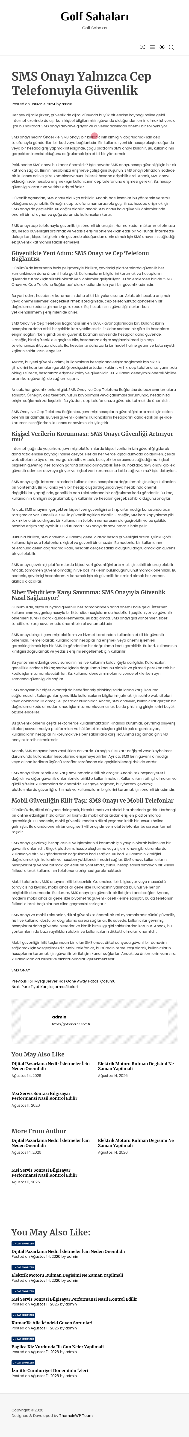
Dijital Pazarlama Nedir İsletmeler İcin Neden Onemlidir (51, 1066)
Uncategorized (23, 1243)
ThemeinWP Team (76, 1415)
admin (67, 104)
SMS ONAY (21, 970)
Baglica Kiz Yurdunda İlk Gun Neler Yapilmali (58, 1346)
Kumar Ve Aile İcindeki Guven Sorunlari (52, 1323)
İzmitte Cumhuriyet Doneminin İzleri (50, 1370)
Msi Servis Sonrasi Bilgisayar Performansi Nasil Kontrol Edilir (44, 1096)
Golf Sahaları (94, 16)
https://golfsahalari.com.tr (71, 1024)
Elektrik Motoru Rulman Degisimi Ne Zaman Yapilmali (136, 1066)
